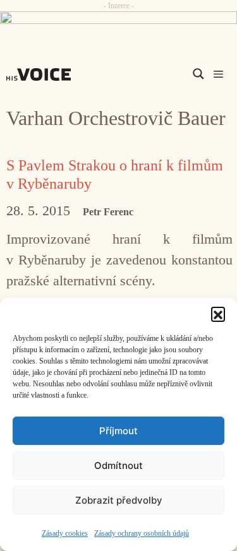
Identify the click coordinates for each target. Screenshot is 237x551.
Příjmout (118, 431)
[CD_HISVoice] (118, 22)
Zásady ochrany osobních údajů (141, 533)
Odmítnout (118, 465)
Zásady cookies (65, 533)
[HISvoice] (41, 74)
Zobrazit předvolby (118, 500)
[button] (218, 313)
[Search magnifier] (198, 74)
